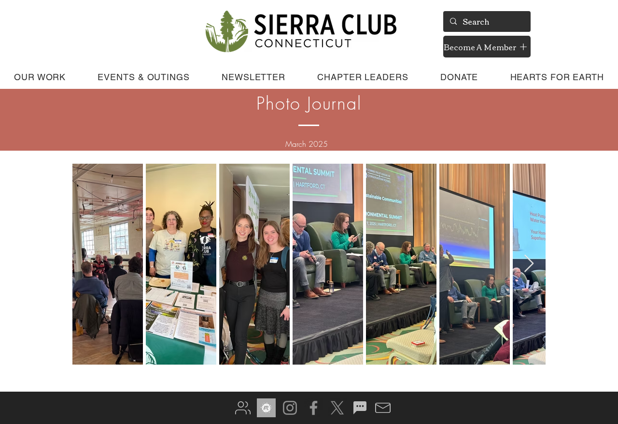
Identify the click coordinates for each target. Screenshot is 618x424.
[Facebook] (313, 407)
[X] (337, 407)
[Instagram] (290, 407)
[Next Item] (528, 263)
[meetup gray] (266, 407)
